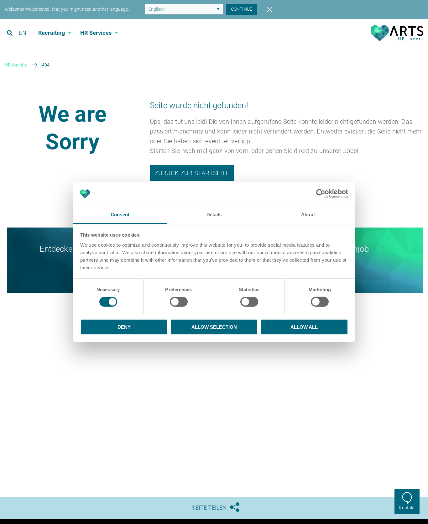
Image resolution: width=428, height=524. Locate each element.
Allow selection (214, 326)
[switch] (179, 302)
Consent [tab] (120, 214)
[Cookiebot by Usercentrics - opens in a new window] (320, 193)
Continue (241, 9)
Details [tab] (214, 214)
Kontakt (407, 507)
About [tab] (308, 214)
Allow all (304, 326)
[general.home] (397, 39)
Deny (124, 326)
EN (22, 32)
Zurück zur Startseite (191, 173)
